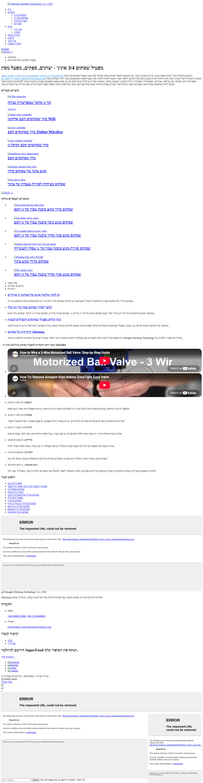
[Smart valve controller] (23, 153)
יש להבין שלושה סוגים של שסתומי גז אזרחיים (34, 295)
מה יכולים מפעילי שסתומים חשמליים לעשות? (34, 319)
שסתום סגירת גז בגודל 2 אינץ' (22, 503)
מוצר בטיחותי (20, 20)
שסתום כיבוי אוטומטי (18, 512)
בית (9, 9)
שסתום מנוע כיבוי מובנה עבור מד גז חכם (43, 222)
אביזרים (18, 23)
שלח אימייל (6, 682)
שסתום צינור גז (21, 18)
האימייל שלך (8, 656)
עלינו (10, 26)
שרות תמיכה (14, 35)
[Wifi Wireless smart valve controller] (20, 114)
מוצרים (11, 12)
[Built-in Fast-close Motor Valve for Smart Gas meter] (30, 231)
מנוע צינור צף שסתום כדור (27, 171)
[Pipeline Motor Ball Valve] (28, 257)
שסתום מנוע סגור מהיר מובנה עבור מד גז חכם (47, 235)
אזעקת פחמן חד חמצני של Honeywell (23, 78)
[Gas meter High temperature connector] (17, 96)
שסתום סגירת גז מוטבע (19, 509)
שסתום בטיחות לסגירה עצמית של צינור (36, 184)
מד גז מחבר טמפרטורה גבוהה (29, 102)
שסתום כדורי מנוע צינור (31, 261)
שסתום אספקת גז (16, 489)
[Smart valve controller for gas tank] (20, 140)
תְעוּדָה (17, 32)
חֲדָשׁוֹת (11, 38)
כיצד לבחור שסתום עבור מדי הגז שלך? (30, 307)
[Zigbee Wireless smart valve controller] (17, 127)
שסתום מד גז (20, 15)
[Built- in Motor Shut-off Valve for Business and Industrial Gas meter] (35, 244)
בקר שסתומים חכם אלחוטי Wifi (32, 119)
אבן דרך (18, 29)
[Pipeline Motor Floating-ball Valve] (22, 166)
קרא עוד (12, 109)
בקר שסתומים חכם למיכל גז (28, 145)
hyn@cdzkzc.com (17, 627)
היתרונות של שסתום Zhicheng (26, 332)
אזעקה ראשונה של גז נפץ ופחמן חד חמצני (27, 486)
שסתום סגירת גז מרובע (19, 506)
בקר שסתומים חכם (22, 158)
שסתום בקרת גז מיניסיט (51, 75)
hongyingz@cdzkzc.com (38, 627)
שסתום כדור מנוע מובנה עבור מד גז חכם (43, 209)
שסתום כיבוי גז (15, 500)
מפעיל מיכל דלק (15, 497)
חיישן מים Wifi (15, 483)
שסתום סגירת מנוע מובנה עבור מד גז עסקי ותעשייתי (52, 248)
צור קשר (12, 40)
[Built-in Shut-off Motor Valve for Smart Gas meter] (26, 218)
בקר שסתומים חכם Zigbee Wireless (35, 132)
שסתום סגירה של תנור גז (27, 75)
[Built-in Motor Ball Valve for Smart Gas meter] (29, 205)
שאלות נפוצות (14, 43)
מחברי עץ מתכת (15, 492)
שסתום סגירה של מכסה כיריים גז (23, 494)
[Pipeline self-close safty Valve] (16, 179)
